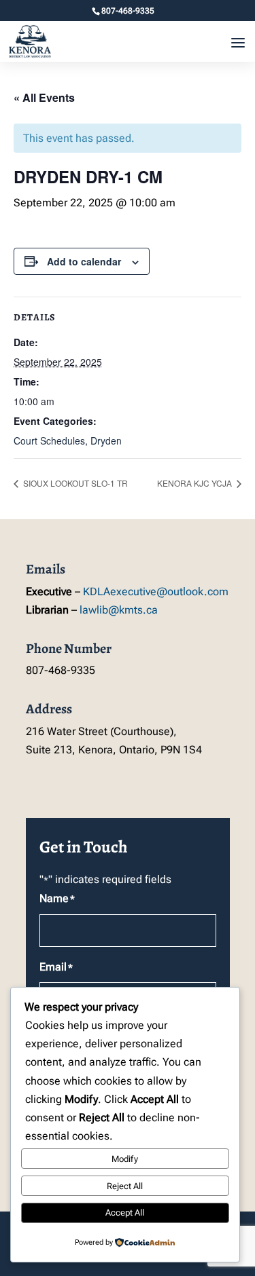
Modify (125, 1159)
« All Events (44, 97)
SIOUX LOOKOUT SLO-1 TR (74, 483)
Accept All (124, 1212)
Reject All (125, 1186)
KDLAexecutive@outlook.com (155, 591)
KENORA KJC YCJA (195, 483)
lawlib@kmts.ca (119, 609)
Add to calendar (84, 261)
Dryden (106, 440)
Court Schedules (49, 440)
